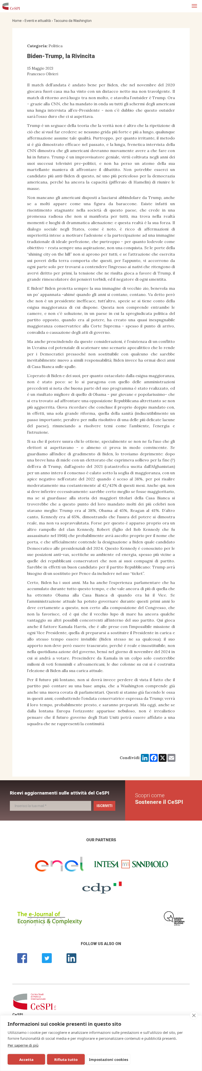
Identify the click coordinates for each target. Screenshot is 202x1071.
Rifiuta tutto (66, 1059)
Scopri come (159, 798)
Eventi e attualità (38, 21)
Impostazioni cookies (108, 1059)
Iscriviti (104, 806)
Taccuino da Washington (73, 21)
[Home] (11, 6)
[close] (194, 1015)
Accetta (26, 1059)
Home (17, 21)
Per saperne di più (23, 1045)
